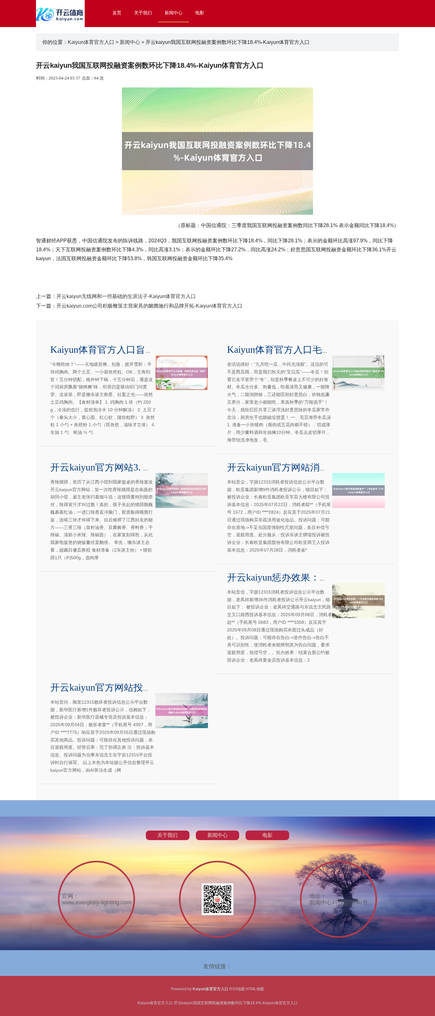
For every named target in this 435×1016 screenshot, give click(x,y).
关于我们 (143, 12)
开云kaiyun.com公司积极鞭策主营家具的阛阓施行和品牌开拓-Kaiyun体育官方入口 (149, 306)
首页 (116, 12)
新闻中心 (173, 12)
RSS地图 (237, 989)
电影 (199, 12)
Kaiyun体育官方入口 (91, 42)
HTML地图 (255, 989)
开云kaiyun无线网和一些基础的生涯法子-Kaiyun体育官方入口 (126, 296)
